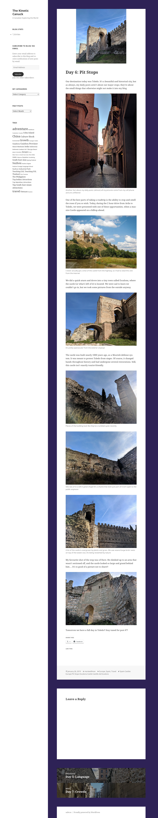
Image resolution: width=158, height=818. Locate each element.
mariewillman (90, 671)
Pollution (19, 157)
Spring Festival (31, 160)
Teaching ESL (30, 171)
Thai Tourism (24, 174)
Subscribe (18, 74)
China (16, 136)
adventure (20, 129)
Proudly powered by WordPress (87, 812)
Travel (113, 671)
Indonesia (33, 146)
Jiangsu (25, 152)
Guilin (36, 141)
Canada (21, 133)
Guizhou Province (29, 143)
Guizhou (16, 143)
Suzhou (16, 163)
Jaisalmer (19, 152)
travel (16, 191)
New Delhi (32, 155)
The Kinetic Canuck (20, 12)
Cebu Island (28, 132)
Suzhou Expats (26, 163)
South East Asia (19, 160)
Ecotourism (15, 141)
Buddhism (31, 129)
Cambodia (15, 133)
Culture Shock (27, 136)
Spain (108, 671)
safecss (68, 812)
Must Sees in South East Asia (20, 155)
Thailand (16, 174)
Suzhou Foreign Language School (22, 166)
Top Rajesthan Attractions (21, 182)
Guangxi (31, 141)
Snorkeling (32, 157)
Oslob (14, 157)
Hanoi (14, 147)
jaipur (14, 152)
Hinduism (20, 147)
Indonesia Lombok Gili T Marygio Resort (24, 149)
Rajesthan (25, 157)
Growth (24, 140)
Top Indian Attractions (22, 179)
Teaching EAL (18, 171)
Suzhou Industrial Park (21, 169)
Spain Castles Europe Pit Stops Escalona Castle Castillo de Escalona (98, 672)
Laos (30, 152)
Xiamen (30, 192)
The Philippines (19, 177)
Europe (102, 671)
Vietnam (24, 191)
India (27, 146)
